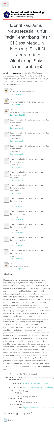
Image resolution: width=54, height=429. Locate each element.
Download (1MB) (16, 94)
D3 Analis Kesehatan (45, 387)
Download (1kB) (16, 206)
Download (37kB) (16, 167)
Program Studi (29, 387)
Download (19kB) (16, 219)
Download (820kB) (17, 105)
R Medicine (27, 383)
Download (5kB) (16, 193)
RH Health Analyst (41, 383)
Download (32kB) (16, 269)
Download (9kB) (16, 232)
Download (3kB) (16, 245)
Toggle (5, 4)
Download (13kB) (16, 128)
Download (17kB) (16, 180)
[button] (5, 420)
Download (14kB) (16, 141)
